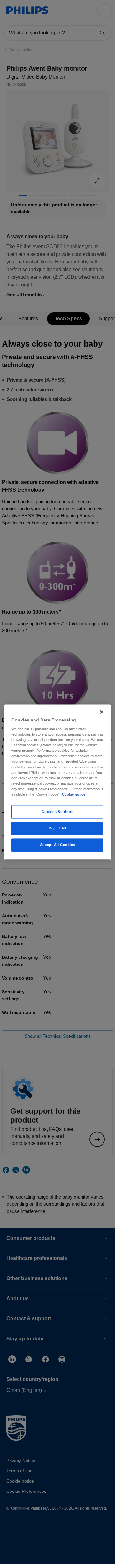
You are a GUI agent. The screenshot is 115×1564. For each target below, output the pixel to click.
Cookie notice (73, 794)
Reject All (57, 828)
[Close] (102, 712)
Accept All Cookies (57, 845)
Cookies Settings (57, 811)
